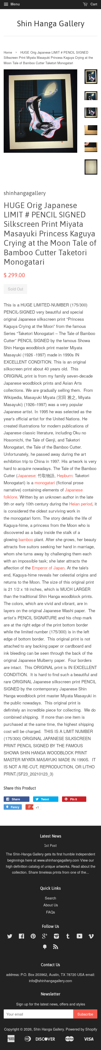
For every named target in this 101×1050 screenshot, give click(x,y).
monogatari (45, 482)
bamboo (26, 539)
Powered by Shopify (81, 1029)
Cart (93, 3)
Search (50, 897)
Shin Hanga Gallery (50, 23)
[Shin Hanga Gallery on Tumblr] (68, 936)
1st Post (50, 846)
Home (8, 52)
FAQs (50, 911)
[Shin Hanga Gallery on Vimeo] (91, 936)
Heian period (80, 504)
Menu (15, 3)
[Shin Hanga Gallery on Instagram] (56, 936)
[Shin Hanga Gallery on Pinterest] (33, 936)
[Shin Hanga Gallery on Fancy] (45, 947)
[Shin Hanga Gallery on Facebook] (21, 936)
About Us (50, 904)
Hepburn (64, 475)
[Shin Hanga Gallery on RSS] (55, 947)
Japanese (26, 475)
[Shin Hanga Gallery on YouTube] (79, 936)
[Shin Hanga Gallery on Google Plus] (45, 936)
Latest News (50, 836)
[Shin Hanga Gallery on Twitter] (10, 936)
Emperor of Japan (48, 567)
